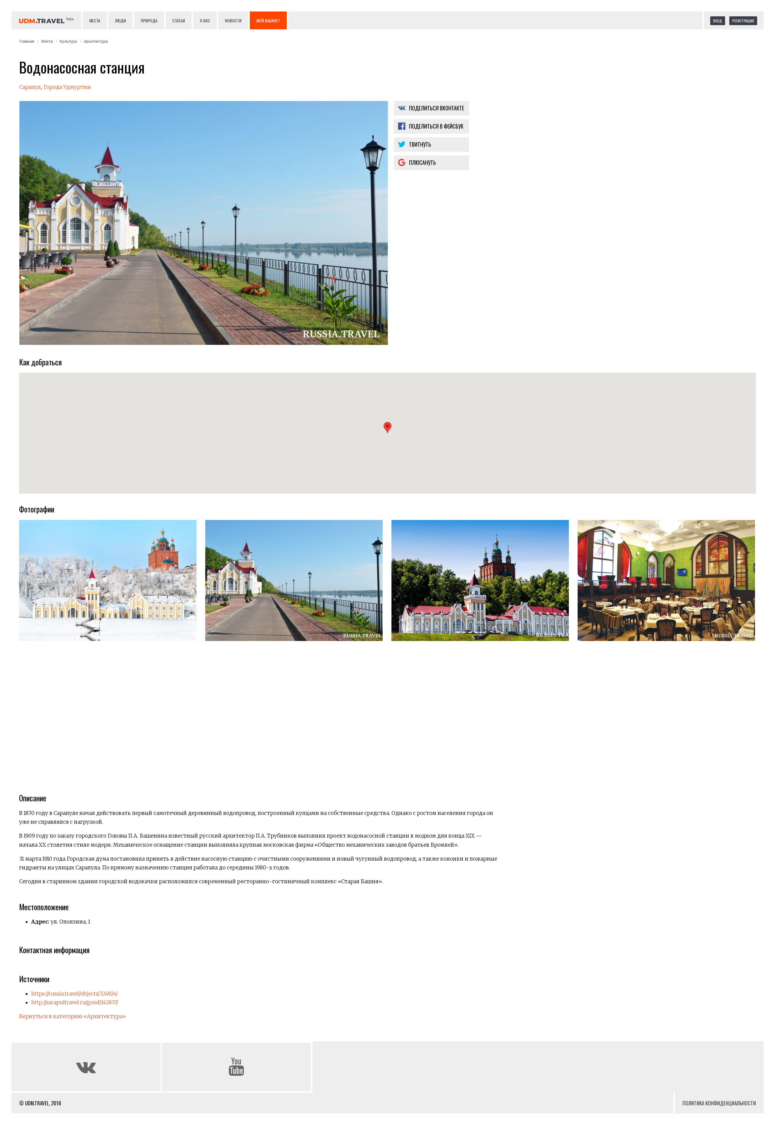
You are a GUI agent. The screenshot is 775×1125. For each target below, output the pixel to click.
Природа (149, 20)
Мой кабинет (268, 20)
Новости (233, 20)
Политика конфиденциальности (719, 1103)
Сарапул (30, 87)
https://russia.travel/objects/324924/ (74, 993)
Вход (717, 20)
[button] (387, 427)
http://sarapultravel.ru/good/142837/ (74, 1002)
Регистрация (743, 20)
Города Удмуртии (67, 87)
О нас (205, 20)
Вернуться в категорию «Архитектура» (72, 1016)
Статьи (178, 20)
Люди (120, 20)
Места (94, 20)
